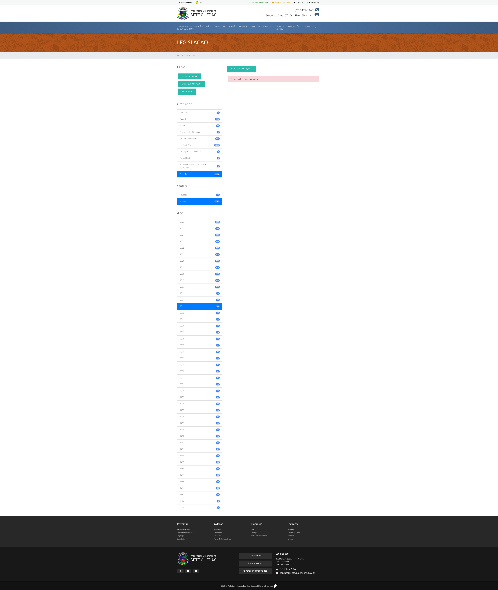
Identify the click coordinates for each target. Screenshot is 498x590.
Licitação (254, 533)
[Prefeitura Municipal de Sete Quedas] (197, 13)
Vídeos (290, 539)
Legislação (181, 536)
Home (180, 55)
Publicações (294, 26)
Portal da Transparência (259, 2)
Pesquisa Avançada (242, 69)
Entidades (217, 530)
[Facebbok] (180, 571)
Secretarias (181, 539)
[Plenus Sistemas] (275, 586)
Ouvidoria (299, 2)
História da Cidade (183, 530)
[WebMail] (196, 571)
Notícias (291, 536)
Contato (256, 556)
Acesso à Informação (282, 2)
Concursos (218, 533)
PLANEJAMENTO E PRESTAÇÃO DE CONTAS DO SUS (190, 28)
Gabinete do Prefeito (184, 533)
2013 (186, 91)
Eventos (291, 530)
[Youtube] (188, 571)
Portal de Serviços (279, 28)
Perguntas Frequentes (256, 571)
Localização (255, 563)
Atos (252, 530)
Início (209, 26)
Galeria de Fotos (294, 533)
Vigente (188, 76)
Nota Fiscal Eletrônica (259, 536)
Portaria (190, 84)
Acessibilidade (313, 2)
